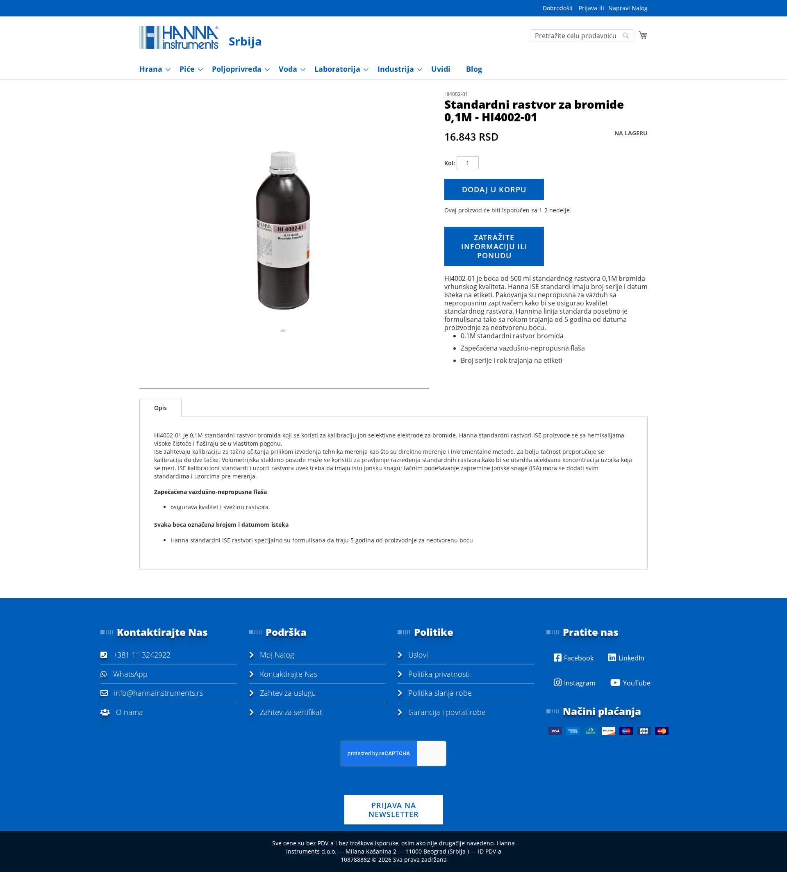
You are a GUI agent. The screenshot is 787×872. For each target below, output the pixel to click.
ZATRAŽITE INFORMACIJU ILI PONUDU (494, 246)
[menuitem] (152, 69)
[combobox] (582, 35)
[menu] (393, 69)
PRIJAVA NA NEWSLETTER (393, 809)
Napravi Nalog (628, 8)
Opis (160, 408)
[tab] (160, 408)
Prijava (588, 8)
